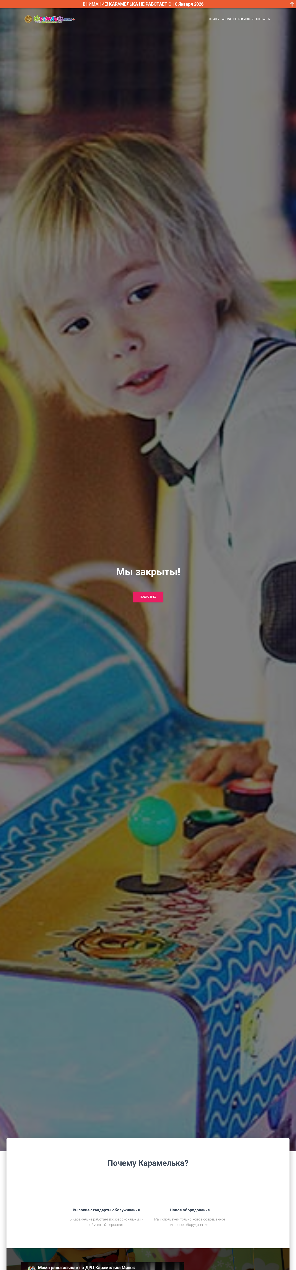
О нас (213, 19)
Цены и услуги (243, 19)
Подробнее (148, 596)
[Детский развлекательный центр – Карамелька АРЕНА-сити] (50, 19)
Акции (226, 19)
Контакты (263, 19)
